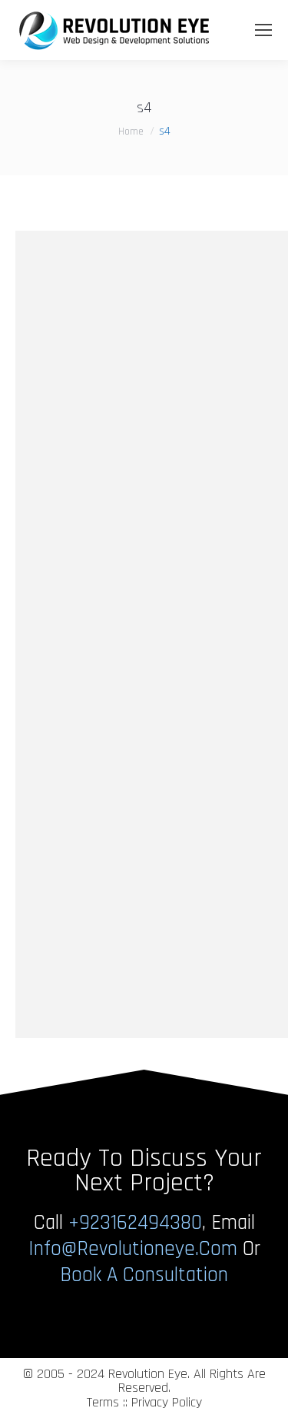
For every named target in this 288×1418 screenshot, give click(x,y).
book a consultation (144, 1275)
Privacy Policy (166, 1402)
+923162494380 (135, 1223)
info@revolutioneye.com (132, 1249)
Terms (103, 1402)
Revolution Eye (147, 1374)
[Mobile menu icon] (263, 30)
